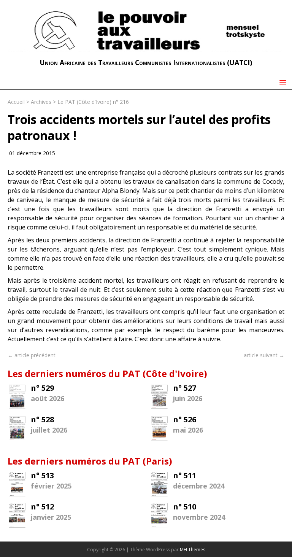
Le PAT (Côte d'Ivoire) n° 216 (93, 101)
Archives (41, 101)
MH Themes (192, 549)
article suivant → (264, 355)
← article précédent (32, 355)
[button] (281, 81)
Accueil (16, 101)
